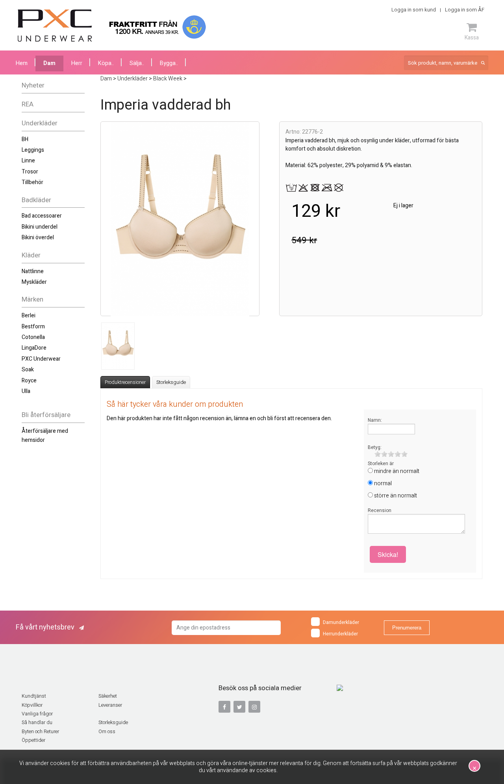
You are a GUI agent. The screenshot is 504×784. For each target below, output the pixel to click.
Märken (32, 299)
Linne (28, 160)
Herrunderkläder (340, 633)
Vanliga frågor (37, 713)
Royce (29, 380)
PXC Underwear (41, 359)
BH (25, 139)
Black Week (167, 78)
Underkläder (39, 123)
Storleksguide (171, 382)
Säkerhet (107, 696)
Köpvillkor (32, 705)
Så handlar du (37, 722)
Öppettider (33, 740)
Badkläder (36, 200)
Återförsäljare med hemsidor (45, 435)
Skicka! (388, 554)
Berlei (28, 315)
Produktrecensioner (125, 382)
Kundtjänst (34, 696)
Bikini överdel (38, 237)
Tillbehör (32, 182)
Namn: (375, 420)
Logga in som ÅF (464, 9)
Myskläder (34, 282)
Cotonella (33, 337)
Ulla (26, 391)
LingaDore (34, 348)
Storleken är (381, 463)
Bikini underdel (39, 227)
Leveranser (110, 705)
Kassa (472, 37)
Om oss (106, 731)
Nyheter (33, 85)
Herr (76, 63)
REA (27, 104)
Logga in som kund (413, 9)
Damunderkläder (341, 622)
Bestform (33, 326)
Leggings (33, 150)
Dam (49, 63)
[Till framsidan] (55, 25)
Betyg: (375, 447)
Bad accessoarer (42, 216)
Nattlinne (33, 271)
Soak (28, 369)
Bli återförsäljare (46, 415)
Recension (379, 510)
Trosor (30, 172)
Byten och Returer (40, 731)
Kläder (31, 255)
